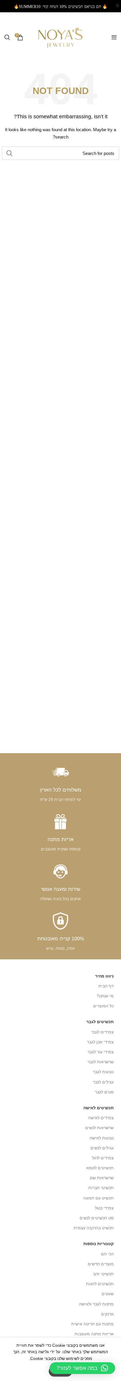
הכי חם (107, 1254)
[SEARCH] (9, 153)
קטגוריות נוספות (98, 1243)
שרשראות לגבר (101, 1061)
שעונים (108, 1293)
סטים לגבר (104, 1092)
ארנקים (107, 1314)
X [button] (117, 6)
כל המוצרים (103, 1006)
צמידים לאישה (101, 1117)
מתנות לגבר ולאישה (96, 1304)
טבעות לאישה (102, 1138)
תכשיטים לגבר (100, 1021)
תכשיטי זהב (103, 1273)
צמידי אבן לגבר (100, 1042)
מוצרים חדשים (101, 1264)
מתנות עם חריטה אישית (92, 1324)
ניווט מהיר (104, 976)
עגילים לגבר (103, 1082)
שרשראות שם (102, 1177)
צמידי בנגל (104, 1208)
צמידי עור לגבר (101, 1052)
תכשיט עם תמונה (98, 1198)
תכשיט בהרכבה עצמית (94, 1228)
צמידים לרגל (103, 1158)
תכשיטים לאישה (98, 1107)
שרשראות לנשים (99, 1127)
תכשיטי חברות (101, 1187)
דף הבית (106, 986)
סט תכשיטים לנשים (97, 1218)
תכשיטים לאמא (100, 1167)
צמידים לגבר (102, 1032)
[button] (82, 1368)
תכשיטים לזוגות (100, 1283)
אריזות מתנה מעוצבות (94, 1334)
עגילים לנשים (102, 1148)
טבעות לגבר (103, 1071)
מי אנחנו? (105, 996)
